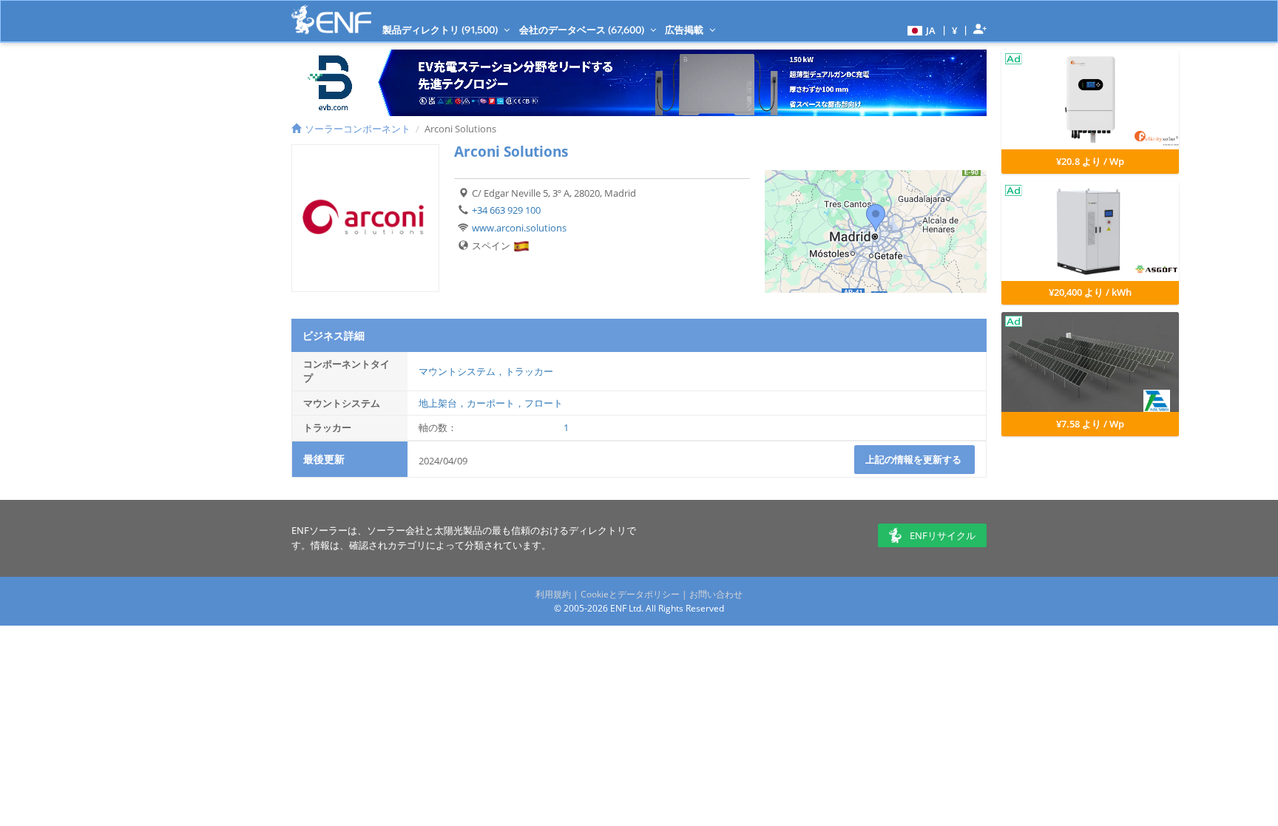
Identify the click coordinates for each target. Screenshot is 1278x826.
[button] (920, 29)
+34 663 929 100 (506, 210)
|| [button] (954, 30)
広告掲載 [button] (685, 29)
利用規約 (553, 594)
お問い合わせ (716, 594)
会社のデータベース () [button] (582, 29)
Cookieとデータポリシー (630, 594)
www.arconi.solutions (519, 227)
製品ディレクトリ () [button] (441, 29)
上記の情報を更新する (914, 459)
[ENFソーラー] (331, 19)
